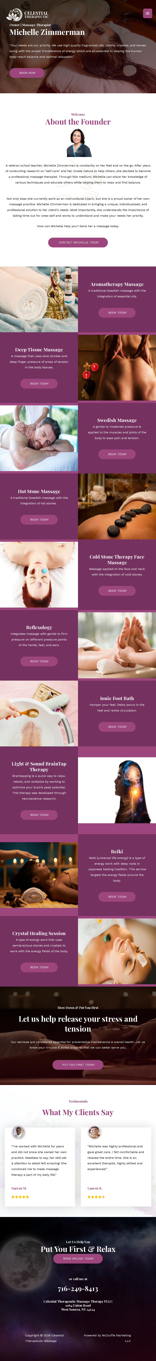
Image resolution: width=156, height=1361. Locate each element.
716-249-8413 (78, 1288)
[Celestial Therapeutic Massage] (28, 13)
